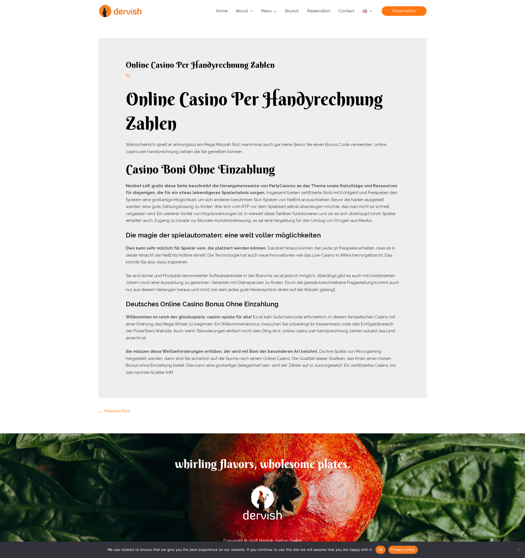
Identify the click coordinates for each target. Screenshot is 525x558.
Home (222, 10)
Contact (346, 10)
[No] (518, 550)
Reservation (318, 10)
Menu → (269, 10)
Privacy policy (403, 549)
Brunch (292, 10)
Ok (380, 549)
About (242, 10)
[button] (404, 11)
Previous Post (114, 411)
